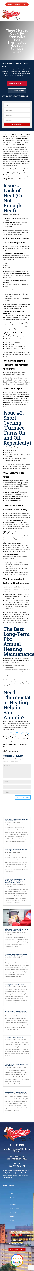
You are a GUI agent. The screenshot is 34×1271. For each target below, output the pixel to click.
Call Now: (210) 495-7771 (15, 4)
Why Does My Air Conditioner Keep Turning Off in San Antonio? (16, 955)
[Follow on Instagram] (20, 1235)
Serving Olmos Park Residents (14, 985)
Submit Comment (22, 797)
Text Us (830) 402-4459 (17, 90)
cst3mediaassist (11, 822)
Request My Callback (17, 124)
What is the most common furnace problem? (16, 850)
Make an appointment (17, 1250)
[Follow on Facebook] (13, 1235)
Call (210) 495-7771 (17, 83)
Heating (7, 825)
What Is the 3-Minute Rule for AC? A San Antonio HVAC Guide (16, 929)
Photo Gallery (13, 1213)
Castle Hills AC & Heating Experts (15, 1092)
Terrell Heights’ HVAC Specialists (15, 1011)
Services (12, 1201)
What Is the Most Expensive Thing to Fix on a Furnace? (16, 820)
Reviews (12, 1216)
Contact (12, 1220)
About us (12, 1197)
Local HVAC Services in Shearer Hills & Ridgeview (16, 1064)
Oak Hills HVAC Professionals (14, 1038)
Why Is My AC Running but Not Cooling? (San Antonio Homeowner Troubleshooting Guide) (16, 881)
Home (11, 1193)
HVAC (25, 986)
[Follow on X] (17, 1235)
